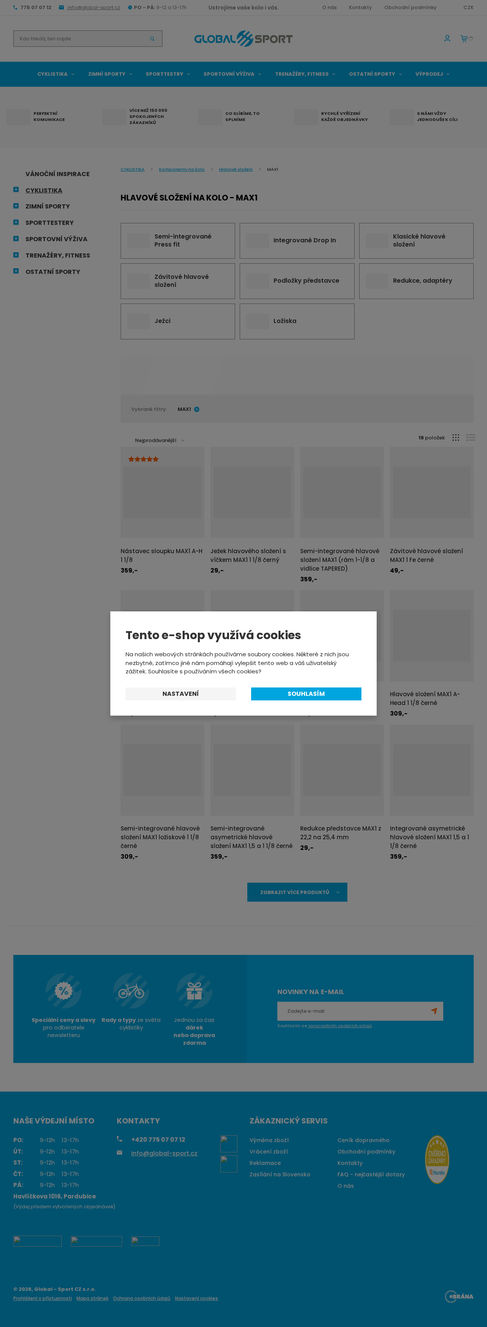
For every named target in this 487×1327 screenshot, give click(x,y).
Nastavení (180, 693)
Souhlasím (306, 693)
